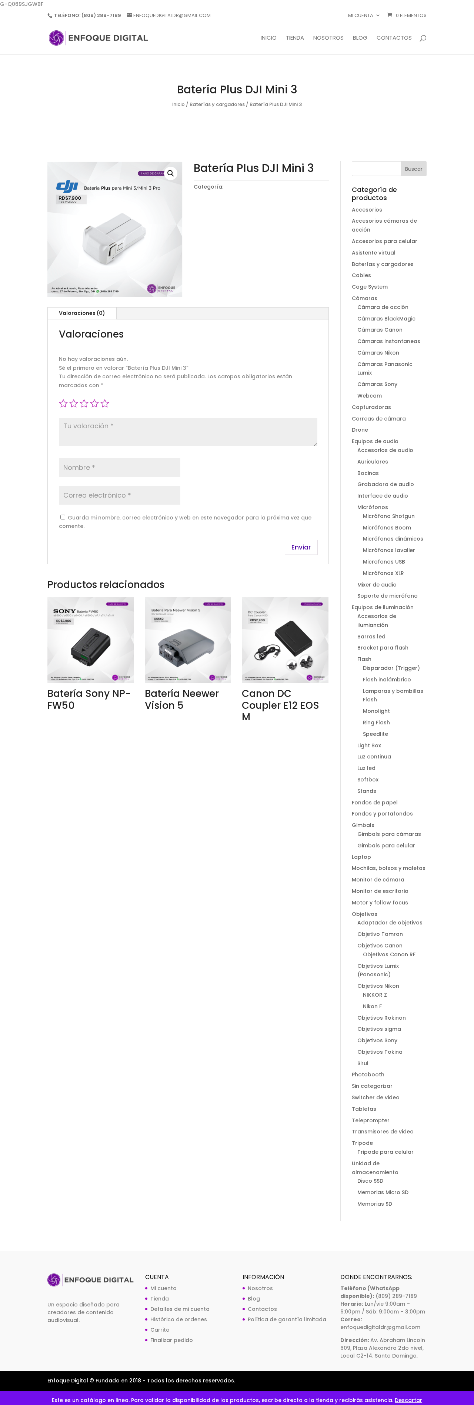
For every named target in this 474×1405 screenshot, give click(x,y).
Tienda (295, 38)
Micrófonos (372, 507)
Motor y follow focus (380, 902)
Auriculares (372, 461)
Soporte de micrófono (387, 595)
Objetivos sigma (379, 1029)
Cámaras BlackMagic (386, 318)
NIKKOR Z (375, 995)
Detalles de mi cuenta (180, 1309)
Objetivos (364, 914)
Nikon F (372, 1006)
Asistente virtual (373, 252)
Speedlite (375, 734)
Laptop (361, 857)
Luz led (366, 768)
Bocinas (368, 473)
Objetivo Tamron (380, 934)
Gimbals (363, 825)
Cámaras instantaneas (388, 341)
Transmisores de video (383, 1131)
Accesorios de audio (385, 450)
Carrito (160, 1329)
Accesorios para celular (384, 241)
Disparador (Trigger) (391, 668)
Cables (361, 275)
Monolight (376, 711)
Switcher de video (376, 1097)
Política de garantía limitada (287, 1319)
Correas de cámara (379, 418)
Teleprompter (371, 1120)
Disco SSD (370, 1181)
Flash (364, 659)
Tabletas (364, 1109)
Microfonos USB (384, 561)
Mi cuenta (360, 16)
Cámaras (364, 298)
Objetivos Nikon (378, 986)
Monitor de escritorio (380, 891)
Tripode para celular (385, 1152)
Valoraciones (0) (82, 313)
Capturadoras (371, 407)
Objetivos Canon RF (389, 954)
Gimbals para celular (386, 845)
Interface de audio (382, 495)
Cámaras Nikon (378, 352)
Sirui (362, 1063)
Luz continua (374, 756)
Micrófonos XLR (383, 573)
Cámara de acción (382, 307)
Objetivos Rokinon (381, 1018)
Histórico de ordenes (178, 1319)
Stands (366, 791)
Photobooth (368, 1074)
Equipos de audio (375, 441)
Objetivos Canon (380, 945)
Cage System (370, 286)
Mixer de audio (377, 584)
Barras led (371, 636)
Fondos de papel (375, 802)
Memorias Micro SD (382, 1192)
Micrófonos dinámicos (393, 538)
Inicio (269, 38)
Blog (360, 38)
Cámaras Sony (377, 384)
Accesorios (367, 209)
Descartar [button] (408, 1400)
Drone (360, 430)
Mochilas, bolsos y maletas (388, 868)
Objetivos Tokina (380, 1052)
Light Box (369, 745)
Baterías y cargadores (217, 104)
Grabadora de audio (385, 484)
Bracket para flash (382, 647)
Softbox (367, 779)
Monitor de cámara (378, 879)
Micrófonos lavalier (389, 550)
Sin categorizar (372, 1086)
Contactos (394, 38)
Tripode (362, 1143)
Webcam (369, 395)
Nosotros (328, 38)
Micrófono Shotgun (389, 516)
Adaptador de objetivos (390, 922)
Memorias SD (374, 1204)
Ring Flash (376, 722)
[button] (170, 173)
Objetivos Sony (377, 1040)
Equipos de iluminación (383, 607)
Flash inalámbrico (387, 679)
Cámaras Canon (380, 329)
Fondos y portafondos (382, 813)
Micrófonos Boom (387, 527)
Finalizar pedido (171, 1340)
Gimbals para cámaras (389, 834)
